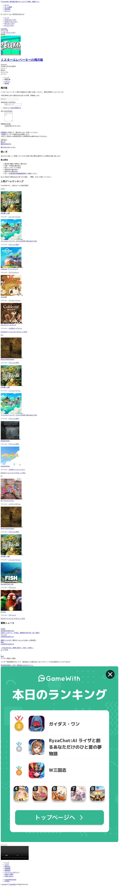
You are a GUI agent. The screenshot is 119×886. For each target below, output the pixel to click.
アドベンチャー (14, 272)
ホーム (6, 5)
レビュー (7, 81)
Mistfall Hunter (5, 441)
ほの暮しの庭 (5, 213)
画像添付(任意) (6, 124)
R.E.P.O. (3, 612)
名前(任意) (4, 102)
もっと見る (4, 649)
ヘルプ (6, 864)
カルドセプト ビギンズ (8, 325)
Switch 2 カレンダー (10, 21)
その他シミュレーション (17, 469)
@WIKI (6, 881)
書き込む (3, 140)
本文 (2, 111)
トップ (6, 18)
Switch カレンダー (10, 19)
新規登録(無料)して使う (9, 665)
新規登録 (7, 9)
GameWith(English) (10, 879)
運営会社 (7, 866)
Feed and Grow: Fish (7, 584)
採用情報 (7, 868)
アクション (12, 587)
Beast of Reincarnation (7, 359)
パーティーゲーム (14, 504)
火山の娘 (4, 297)
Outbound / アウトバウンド (9, 269)
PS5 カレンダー (9, 23)
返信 (2, 656)
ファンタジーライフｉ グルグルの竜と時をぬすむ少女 (19, 241)
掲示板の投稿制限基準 (17, 173)
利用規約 (4, 132)
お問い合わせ (8, 876)
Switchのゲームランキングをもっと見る (14, 332)
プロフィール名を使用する (12, 108)
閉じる (3, 142)
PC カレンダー (9, 25)
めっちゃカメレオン (7, 500)
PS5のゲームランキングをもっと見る (13, 473)
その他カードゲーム (15, 328)
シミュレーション (14, 216)
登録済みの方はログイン (25, 665)
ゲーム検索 (8, 7)
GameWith (12, 884)
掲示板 (6, 83)
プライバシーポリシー (11, 872)
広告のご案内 (8, 874)
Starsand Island (5, 466)
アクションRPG (14, 244)
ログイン (7, 11)
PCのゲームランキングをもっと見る (13, 618)
